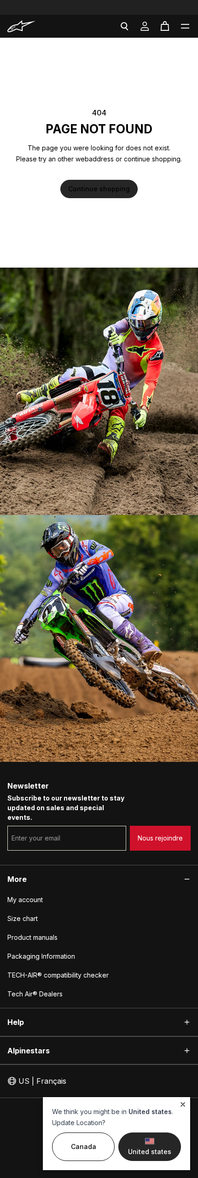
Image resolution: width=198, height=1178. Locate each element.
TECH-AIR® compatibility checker (58, 975)
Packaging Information (41, 956)
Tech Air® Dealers (35, 994)
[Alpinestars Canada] (35, 26)
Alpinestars (28, 1050)
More (17, 879)
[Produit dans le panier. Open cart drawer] (164, 26)
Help (15, 1022)
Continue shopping (99, 189)
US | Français (42, 1081)
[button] (185, 26)
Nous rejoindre (160, 838)
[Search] (124, 26)
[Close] (182, 1104)
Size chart (22, 918)
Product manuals (32, 937)
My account (25, 900)
